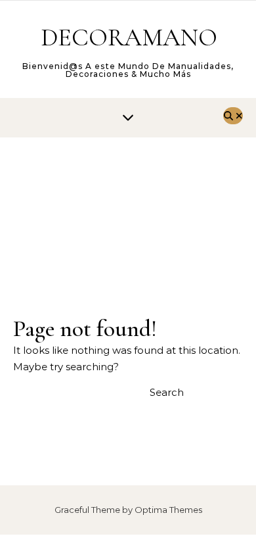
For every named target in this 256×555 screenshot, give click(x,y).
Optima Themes (168, 509)
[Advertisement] (128, 212)
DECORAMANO (129, 37)
